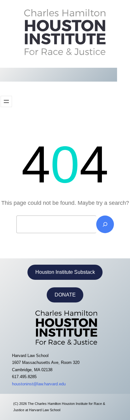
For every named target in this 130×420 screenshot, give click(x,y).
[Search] (105, 224)
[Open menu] (6, 101)
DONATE (65, 294)
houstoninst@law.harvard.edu (39, 384)
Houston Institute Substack (65, 272)
